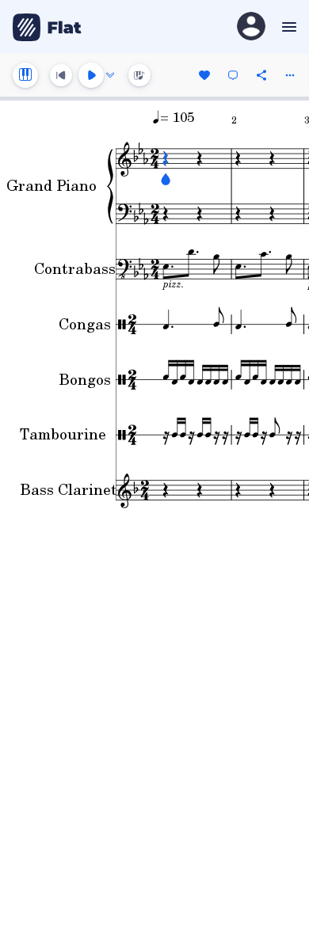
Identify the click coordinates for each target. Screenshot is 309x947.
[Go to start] (61, 75)
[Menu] (287, 27)
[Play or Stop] (91, 75)
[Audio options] (110, 75)
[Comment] (233, 75)
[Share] (261, 75)
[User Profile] (251, 27)
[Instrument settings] (25, 75)
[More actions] (290, 75)
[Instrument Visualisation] (139, 75)
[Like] (204, 75)
